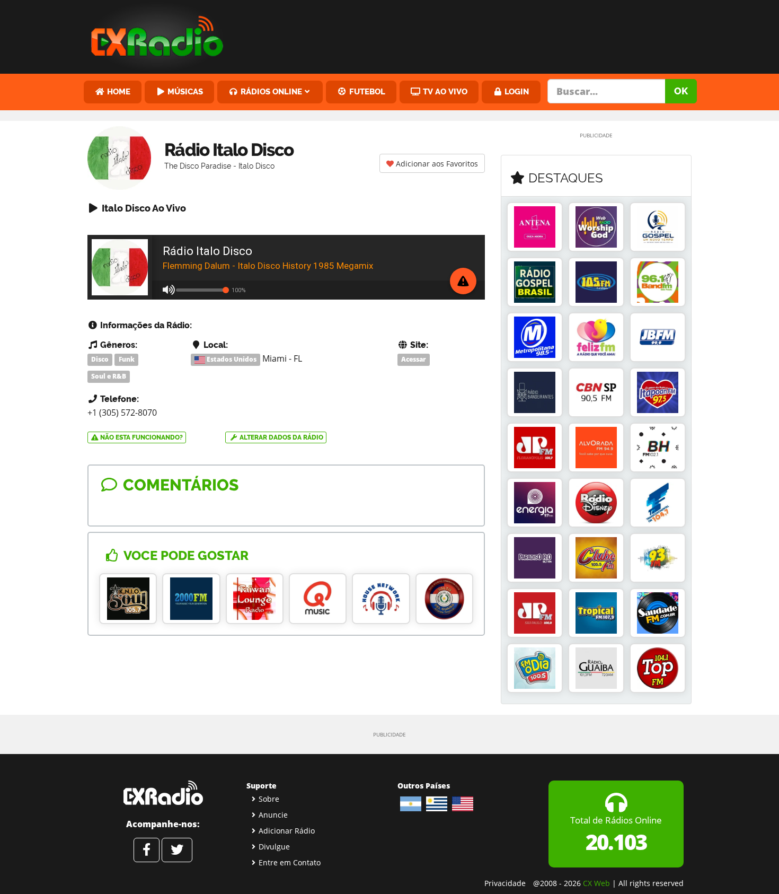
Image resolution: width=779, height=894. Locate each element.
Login (515, 91)
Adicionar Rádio (287, 831)
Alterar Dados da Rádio (280, 437)
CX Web (596, 883)
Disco (100, 359)
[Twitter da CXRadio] (177, 850)
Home (117, 91)
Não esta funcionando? (141, 437)
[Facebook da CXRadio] (147, 850)
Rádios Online (270, 91)
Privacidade (505, 883)
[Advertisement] (470, 34)
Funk (127, 359)
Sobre (269, 799)
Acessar (413, 359)
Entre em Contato (290, 862)
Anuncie (273, 815)
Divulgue (274, 847)
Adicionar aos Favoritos (436, 164)
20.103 (616, 841)
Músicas (184, 91)
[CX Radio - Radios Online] (163, 793)
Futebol (366, 91)
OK (681, 91)
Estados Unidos (230, 359)
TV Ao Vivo (444, 91)
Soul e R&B (108, 376)
